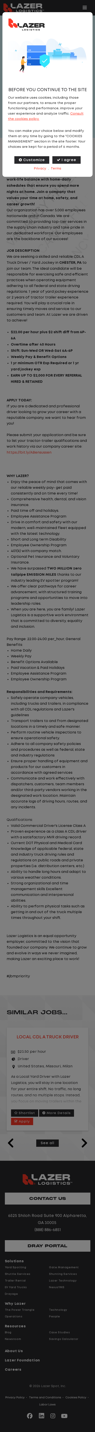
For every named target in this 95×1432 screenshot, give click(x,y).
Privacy (40, 168)
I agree (69, 160)
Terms (56, 168)
